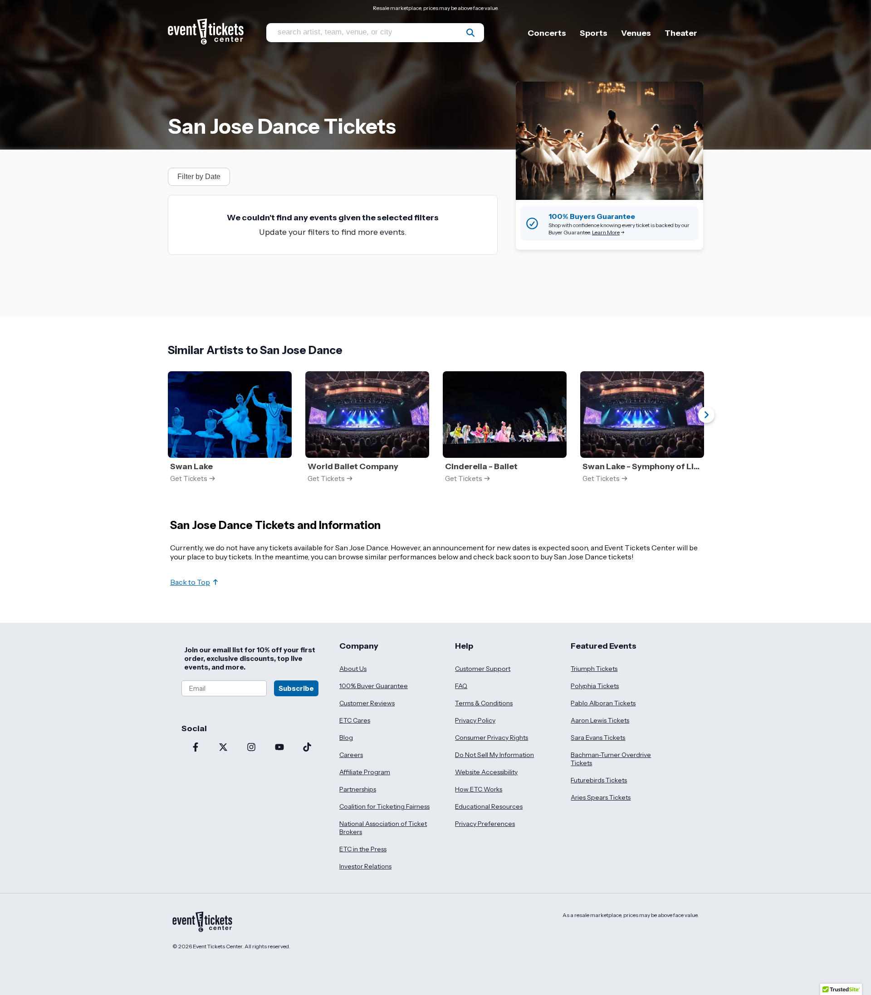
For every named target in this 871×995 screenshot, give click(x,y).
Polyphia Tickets (595, 686)
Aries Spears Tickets (601, 797)
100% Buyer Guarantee (373, 686)
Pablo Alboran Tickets (603, 703)
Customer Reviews (367, 703)
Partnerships (357, 789)
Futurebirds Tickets (599, 780)
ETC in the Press (363, 849)
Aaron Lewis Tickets (600, 720)
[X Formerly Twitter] (224, 748)
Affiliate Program (364, 772)
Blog (346, 737)
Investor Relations (365, 866)
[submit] (470, 33)
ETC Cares (354, 720)
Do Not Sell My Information (494, 755)
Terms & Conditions (484, 703)
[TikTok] (307, 748)
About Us (353, 669)
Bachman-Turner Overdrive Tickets (611, 759)
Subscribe (296, 688)
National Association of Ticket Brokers (383, 828)
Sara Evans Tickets (598, 737)
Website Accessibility (486, 772)
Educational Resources (489, 806)
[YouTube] (279, 748)
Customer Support (482, 669)
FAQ (461, 686)
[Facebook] (195, 748)
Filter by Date (198, 176)
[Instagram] (251, 748)
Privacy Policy (475, 720)
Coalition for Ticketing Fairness (384, 806)
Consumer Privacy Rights (491, 737)
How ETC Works (478, 789)
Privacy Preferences (485, 824)
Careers (351, 755)
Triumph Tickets (594, 669)
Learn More (606, 232)
